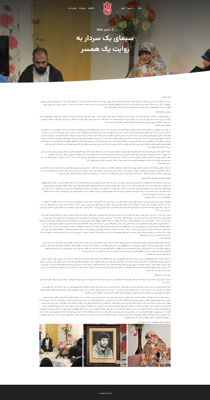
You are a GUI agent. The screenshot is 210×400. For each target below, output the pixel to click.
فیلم (123, 8)
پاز (99, 393)
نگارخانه (91, 8)
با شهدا (130, 8)
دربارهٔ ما (82, 8)
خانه (139, 8)
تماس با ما (73, 8)
